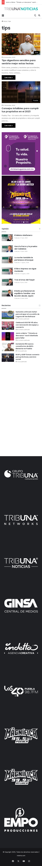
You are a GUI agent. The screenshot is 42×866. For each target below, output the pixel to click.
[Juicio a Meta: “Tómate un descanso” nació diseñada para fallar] (8, 336)
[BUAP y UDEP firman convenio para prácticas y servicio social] (8, 357)
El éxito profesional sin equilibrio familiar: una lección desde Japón (24, 293)
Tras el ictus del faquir (24, 280)
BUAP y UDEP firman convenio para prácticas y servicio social (27, 356)
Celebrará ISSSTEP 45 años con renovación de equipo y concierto (27, 324)
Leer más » (8, 77)
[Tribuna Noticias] (21, 9)
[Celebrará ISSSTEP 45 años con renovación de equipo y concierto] (8, 325)
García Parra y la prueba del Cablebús (25, 247)
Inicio (5, 21)
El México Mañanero (23, 235)
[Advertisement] (21, 387)
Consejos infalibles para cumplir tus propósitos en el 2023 (20, 110)
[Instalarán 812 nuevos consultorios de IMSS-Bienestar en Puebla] (8, 347)
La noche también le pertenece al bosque (23, 258)
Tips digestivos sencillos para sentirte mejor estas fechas (19, 62)
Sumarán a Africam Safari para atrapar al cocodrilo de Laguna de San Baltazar (27, 314)
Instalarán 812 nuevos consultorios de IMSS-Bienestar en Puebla (25, 346)
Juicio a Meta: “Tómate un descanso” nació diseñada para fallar (27, 335)
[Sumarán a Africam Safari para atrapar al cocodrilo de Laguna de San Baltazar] (8, 315)
